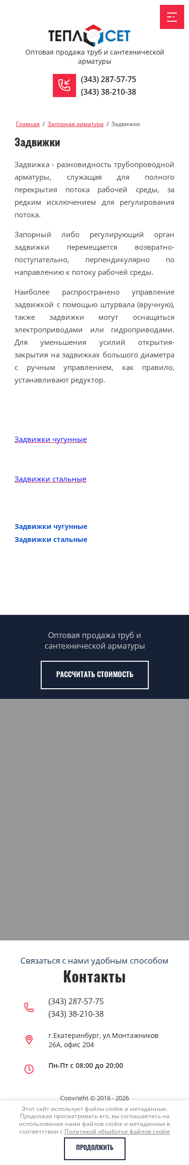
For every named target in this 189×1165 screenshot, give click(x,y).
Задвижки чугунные (51, 526)
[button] (64, 85)
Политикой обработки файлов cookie (117, 1131)
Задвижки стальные (51, 539)
